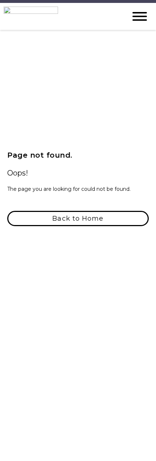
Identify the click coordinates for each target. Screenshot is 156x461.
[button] (78, 218)
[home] (60, 16)
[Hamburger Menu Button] (139, 16)
